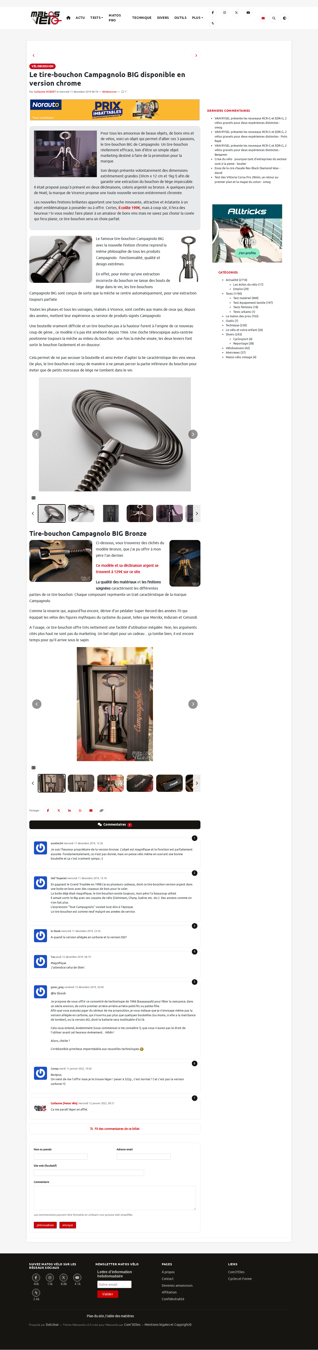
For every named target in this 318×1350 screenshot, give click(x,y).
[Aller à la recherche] (273, 18)
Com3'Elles (236, 1272)
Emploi (238, 289)
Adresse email (125, 1149)
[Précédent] (33, 513)
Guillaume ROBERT (45, 91)
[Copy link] (101, 810)
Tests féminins (242, 307)
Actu (80, 18)
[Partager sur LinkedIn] (69, 810)
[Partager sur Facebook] (48, 810)
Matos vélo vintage (239, 357)
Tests (95, 18)
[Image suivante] (193, 434)
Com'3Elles (132, 1325)
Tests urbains (242, 312)
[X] (236, 13)
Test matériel (242, 298)
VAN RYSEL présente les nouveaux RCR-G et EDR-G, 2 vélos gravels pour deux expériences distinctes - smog (251, 122)
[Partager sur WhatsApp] (80, 810)
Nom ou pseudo (42, 1149)
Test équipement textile (249, 303)
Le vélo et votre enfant (241, 330)
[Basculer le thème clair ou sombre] (284, 18)
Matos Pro (115, 18)
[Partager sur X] (58, 810)
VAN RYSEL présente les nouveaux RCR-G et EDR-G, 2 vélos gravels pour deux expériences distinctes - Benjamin (251, 150)
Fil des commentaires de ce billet (117, 1129)
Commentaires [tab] (117, 825)
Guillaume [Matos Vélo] (64, 1103)
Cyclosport (240, 339)
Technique (142, 18)
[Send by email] (90, 810)
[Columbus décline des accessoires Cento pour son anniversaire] (196, 55)
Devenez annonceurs (177, 1286)
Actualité (232, 280)
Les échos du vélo (245, 285)
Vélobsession (109, 91)
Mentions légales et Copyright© (168, 1325)
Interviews (233, 352)
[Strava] (213, 23)
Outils (180, 18)
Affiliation (169, 1292)
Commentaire (41, 1182)
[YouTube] (248, 13)
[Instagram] (224, 13)
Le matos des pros (238, 316)
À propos (168, 1272)
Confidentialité (173, 1299)
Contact (168, 1279)
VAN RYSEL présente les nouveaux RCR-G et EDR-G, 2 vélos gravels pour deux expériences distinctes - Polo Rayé (251, 136)
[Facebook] (213, 13)
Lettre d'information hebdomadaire (114, 1274)
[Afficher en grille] (33, 498)
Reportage (240, 343)
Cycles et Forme (240, 1279)
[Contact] (263, 18)
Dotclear (52, 1325)
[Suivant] (196, 513)
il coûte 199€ (129, 208)
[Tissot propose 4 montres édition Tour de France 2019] (33, 55)
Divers (163, 18)
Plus (196, 18)
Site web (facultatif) (45, 1165)
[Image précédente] (36, 434)
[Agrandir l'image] (114, 434)
